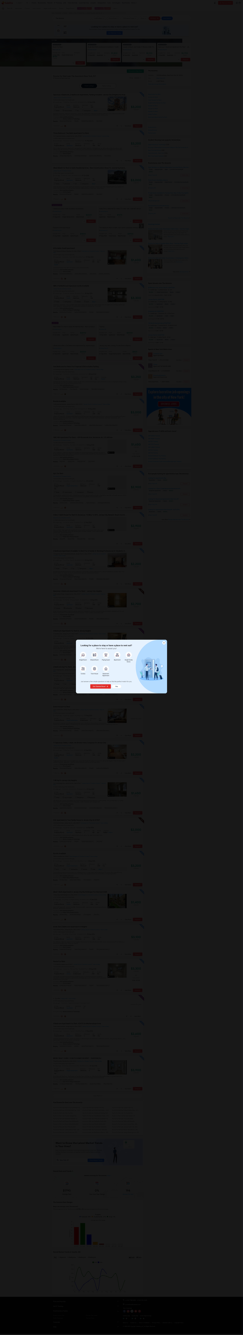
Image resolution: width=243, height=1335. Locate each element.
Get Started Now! (99, 686)
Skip (116, 686)
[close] (164, 642)
